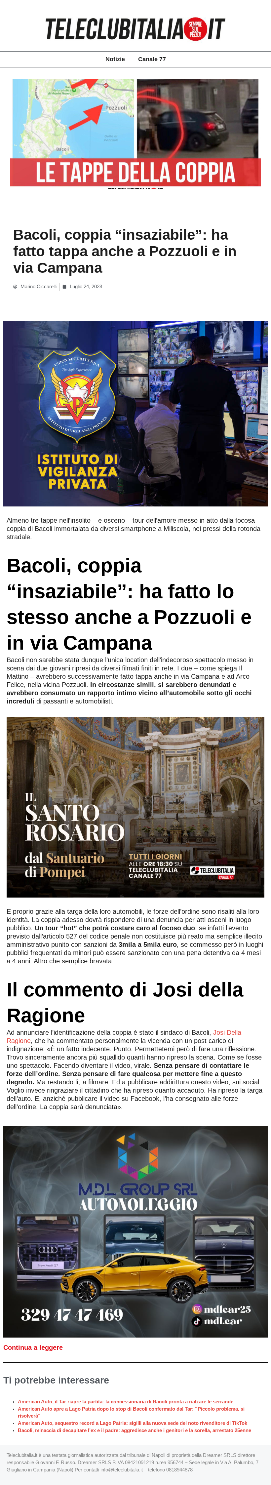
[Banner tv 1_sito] (135, 806)
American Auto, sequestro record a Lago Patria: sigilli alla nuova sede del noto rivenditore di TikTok (132, 1423)
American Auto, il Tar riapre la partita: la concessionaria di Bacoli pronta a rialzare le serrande (125, 1401)
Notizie (115, 59)
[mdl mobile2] (135, 1231)
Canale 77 (152, 59)
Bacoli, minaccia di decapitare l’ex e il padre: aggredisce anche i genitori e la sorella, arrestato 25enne (134, 1430)
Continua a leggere (33, 1347)
